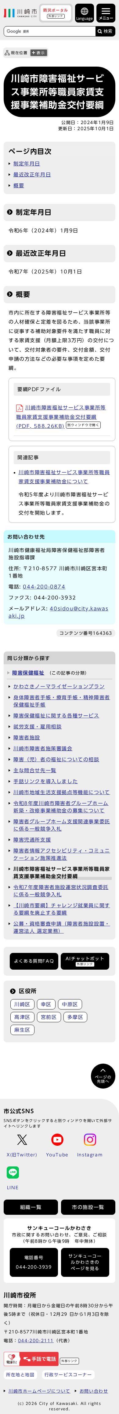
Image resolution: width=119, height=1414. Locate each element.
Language (84, 18)
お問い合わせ (94, 1391)
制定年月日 (26, 163)
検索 (108, 31)
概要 (18, 185)
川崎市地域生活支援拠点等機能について (61, 792)
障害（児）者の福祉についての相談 (56, 759)
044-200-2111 (36, 1340)
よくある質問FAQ (34, 961)
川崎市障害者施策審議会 (43, 748)
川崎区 (22, 1004)
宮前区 (49, 1017)
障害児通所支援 (32, 839)
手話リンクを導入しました (45, 781)
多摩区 (75, 1017)
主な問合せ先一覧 (34, 770)
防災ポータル (55, 12)
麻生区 (22, 1029)
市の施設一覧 (88, 1207)
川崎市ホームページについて (39, 1391)
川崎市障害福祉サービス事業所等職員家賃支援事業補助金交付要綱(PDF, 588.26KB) (61, 417)
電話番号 (34, 1262)
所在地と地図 (20, 1374)
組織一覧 (30, 1207)
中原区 (70, 1004)
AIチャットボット (85, 961)
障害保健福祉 (28, 672)
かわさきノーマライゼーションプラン (59, 686)
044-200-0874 (44, 586)
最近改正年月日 (32, 174)
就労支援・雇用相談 (37, 726)
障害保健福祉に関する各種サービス (56, 715)
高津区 (22, 1017)
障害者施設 (26, 737)
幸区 (46, 1004)
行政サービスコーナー (68, 1374)
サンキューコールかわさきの (85, 1262)
